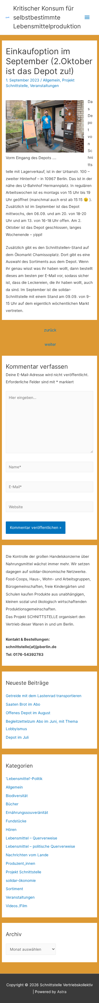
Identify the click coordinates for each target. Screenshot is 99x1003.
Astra (62, 992)
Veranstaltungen (44, 85)
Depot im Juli (17, 737)
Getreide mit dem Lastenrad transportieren (43, 696)
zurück (50, 330)
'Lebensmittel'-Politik (24, 778)
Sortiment (14, 889)
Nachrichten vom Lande (27, 855)
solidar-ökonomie (21, 880)
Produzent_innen (20, 863)
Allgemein (51, 80)
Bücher (12, 804)
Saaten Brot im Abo (23, 704)
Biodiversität (17, 795)
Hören (11, 829)
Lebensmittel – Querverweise (31, 838)
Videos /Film (16, 906)
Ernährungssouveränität (27, 812)
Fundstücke (16, 821)
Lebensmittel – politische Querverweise (40, 846)
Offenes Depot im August (28, 713)
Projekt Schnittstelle (23, 872)
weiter (50, 344)
